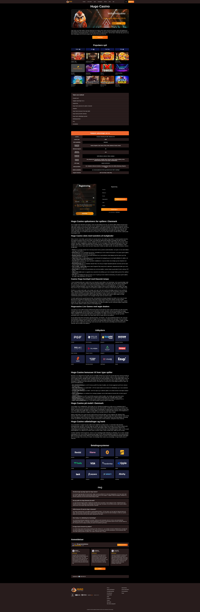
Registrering (75, 103)
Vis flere (100, 568)
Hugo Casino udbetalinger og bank (80, 116)
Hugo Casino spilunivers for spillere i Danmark (82, 105)
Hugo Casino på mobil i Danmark (80, 113)
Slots (121, 49)
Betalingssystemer (76, 118)
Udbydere (75, 108)
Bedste (77, 49)
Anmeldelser (75, 124)
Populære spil (76, 98)
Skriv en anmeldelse (122, 544)
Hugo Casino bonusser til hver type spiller (81, 111)
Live (92, 49)
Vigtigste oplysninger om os (78, 100)
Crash (106, 49)
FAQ (74, 121)
